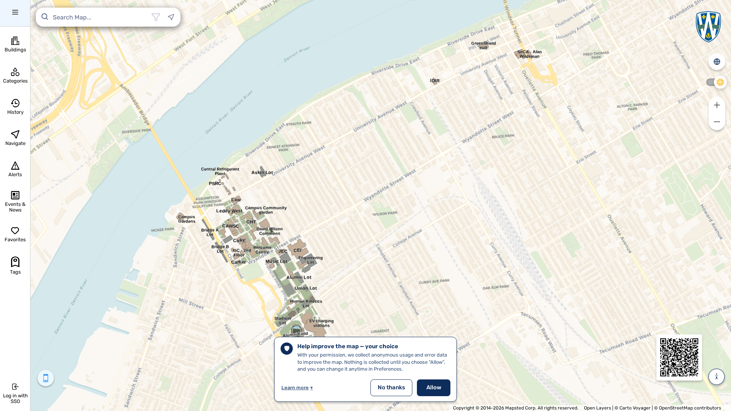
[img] (679, 358)
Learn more (297, 387)
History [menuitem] (15, 112)
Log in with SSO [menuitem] (15, 398)
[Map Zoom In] (717, 105)
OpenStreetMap (676, 408)
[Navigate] (171, 17)
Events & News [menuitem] (15, 207)
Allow (433, 387)
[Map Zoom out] (717, 121)
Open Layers (597, 408)
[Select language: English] (717, 61)
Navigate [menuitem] (15, 143)
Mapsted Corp (520, 408)
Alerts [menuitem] (15, 174)
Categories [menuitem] (15, 81)
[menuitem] (15, 13)
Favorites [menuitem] (15, 239)
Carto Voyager (635, 408)
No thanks (391, 387)
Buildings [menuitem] (15, 50)
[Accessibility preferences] (716, 376)
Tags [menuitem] (15, 272)
